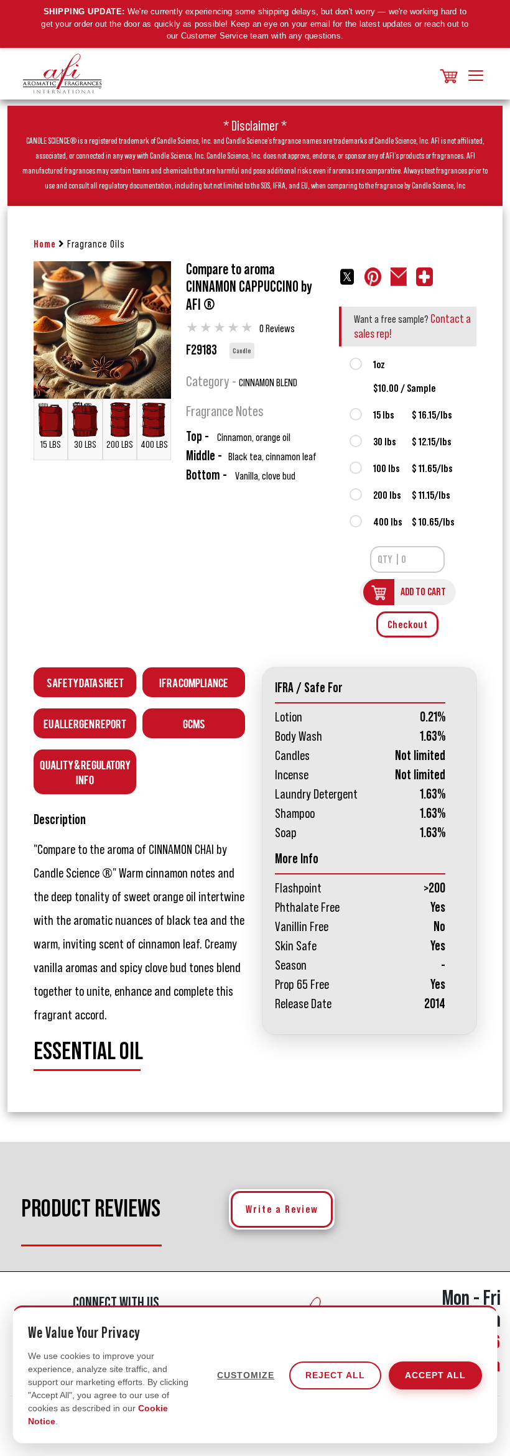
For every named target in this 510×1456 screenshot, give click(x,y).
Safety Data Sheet (85, 682)
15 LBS (50, 445)
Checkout (407, 624)
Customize (245, 1375)
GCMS (194, 723)
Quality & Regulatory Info (85, 772)
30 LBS (85, 445)
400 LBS (154, 445)
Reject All (335, 1375)
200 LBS (119, 445)
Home (45, 244)
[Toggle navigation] (475, 74)
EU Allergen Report (85, 723)
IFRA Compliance (193, 682)
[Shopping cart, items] (447, 74)
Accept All (435, 1375)
